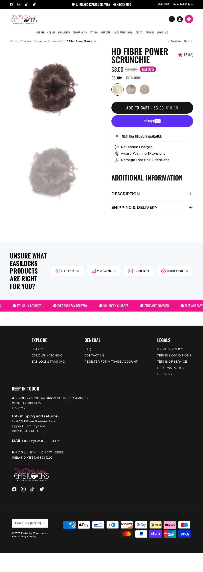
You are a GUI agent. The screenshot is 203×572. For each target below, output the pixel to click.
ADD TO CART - (152, 108)
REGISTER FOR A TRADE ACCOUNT (111, 361)
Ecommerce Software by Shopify (30, 535)
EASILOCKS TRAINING (48, 361)
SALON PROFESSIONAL (123, 32)
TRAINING (150, 32)
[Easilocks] (24, 19)
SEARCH (38, 349)
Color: (116, 78)
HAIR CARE (105, 32)
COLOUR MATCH (80, 32)
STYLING (94, 32)
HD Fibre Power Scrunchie (80, 41)
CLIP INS (51, 32)
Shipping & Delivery (134, 207)
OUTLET (139, 32)
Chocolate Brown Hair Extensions (41, 41)
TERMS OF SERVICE (172, 361)
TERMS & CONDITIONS (174, 355)
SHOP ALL (39, 32)
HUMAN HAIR (64, 32)
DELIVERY (164, 374)
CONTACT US (94, 355)
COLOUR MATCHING (47, 355)
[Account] (180, 19)
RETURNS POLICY (170, 368)
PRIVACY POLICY (170, 349)
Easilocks (26, 533)
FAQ (87, 349)
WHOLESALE (162, 32)
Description (125, 193)
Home (13, 41)
